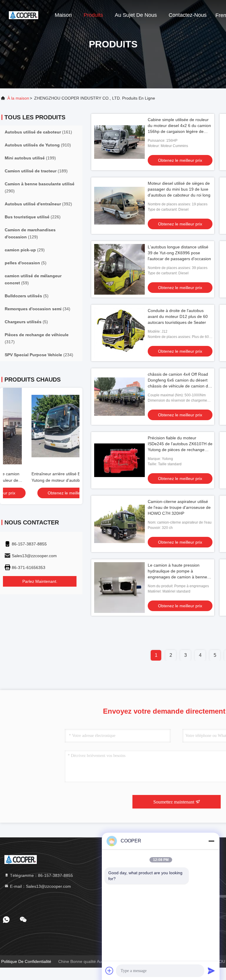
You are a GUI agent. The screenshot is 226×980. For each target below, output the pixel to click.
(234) (39, 354)
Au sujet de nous (136, 15)
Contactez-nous (188, 15)
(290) (39, 187)
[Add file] (109, 970)
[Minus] (211, 840)
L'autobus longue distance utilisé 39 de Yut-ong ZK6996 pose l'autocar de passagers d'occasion (179, 253)
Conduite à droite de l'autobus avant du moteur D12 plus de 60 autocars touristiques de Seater (178, 316)
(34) (37, 308)
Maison (63, 15)
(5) (25, 262)
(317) (37, 338)
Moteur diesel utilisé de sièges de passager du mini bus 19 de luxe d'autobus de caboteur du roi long (179, 189)
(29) (25, 250)
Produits (93, 15)
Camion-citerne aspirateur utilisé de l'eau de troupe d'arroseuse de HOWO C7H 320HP (179, 507)
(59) (33, 279)
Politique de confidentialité (26, 961)
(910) (38, 145)
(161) (38, 132)
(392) (38, 204)
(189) (36, 171)
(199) (30, 158)
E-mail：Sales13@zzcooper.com (40, 886)
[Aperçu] (23, 14)
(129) (30, 233)
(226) (33, 217)
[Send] (211, 970)
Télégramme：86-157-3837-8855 (41, 875)
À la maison (18, 98)
